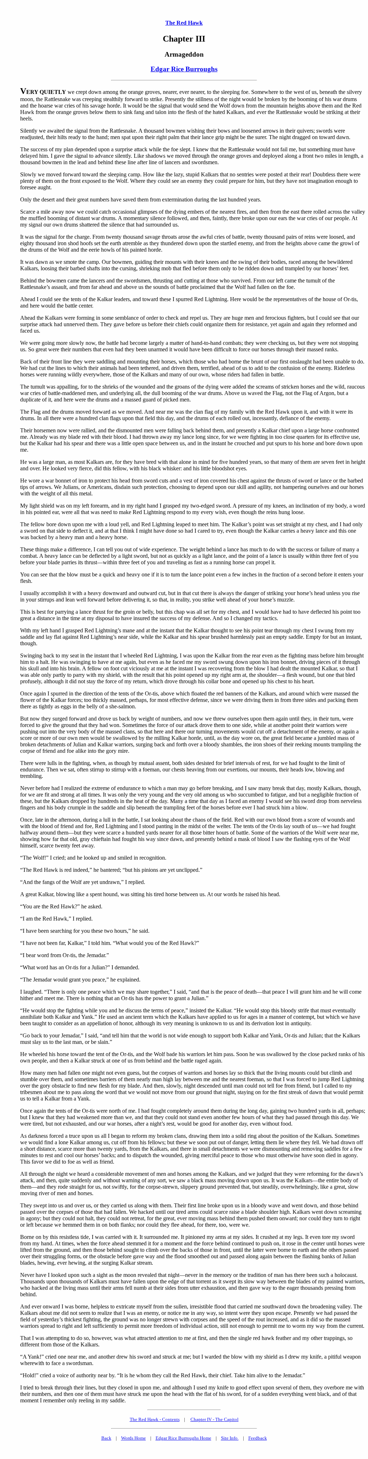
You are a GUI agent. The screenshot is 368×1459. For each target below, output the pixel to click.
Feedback (257, 1438)
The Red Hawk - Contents (155, 1419)
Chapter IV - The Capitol (214, 1419)
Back (106, 1438)
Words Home (133, 1438)
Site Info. (230, 1438)
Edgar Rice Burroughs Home (183, 1438)
